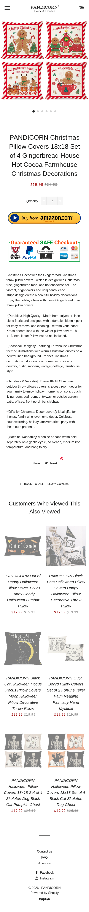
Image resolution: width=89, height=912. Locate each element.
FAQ (44, 857)
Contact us (44, 851)
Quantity (32, 201)
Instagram (46, 878)
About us (44, 863)
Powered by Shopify (44, 893)
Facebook (46, 872)
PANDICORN (51, 888)
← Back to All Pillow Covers (44, 484)
